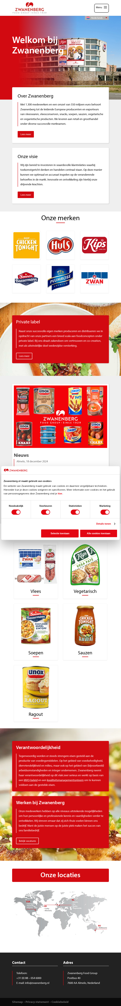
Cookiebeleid (60, 1002)
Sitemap (17, 1002)
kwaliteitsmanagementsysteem (65, 780)
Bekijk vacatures (27, 840)
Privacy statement (37, 1002)
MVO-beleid (31, 780)
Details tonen (103, 524)
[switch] (45, 512)
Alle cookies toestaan (98, 533)
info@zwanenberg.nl (37, 983)
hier (60, 493)
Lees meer (25, 134)
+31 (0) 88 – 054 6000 (28, 978)
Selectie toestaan (60, 533)
